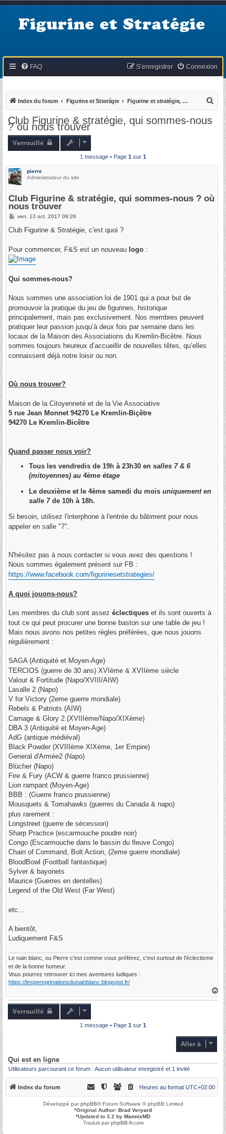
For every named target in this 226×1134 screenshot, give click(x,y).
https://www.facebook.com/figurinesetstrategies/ (81, 574)
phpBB (88, 1104)
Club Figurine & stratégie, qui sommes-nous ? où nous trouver (110, 123)
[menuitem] (31, 67)
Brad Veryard (135, 1110)
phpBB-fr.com (127, 1123)
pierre (34, 171)
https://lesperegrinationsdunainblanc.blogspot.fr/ (69, 982)
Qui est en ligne (33, 1060)
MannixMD (137, 1116)
